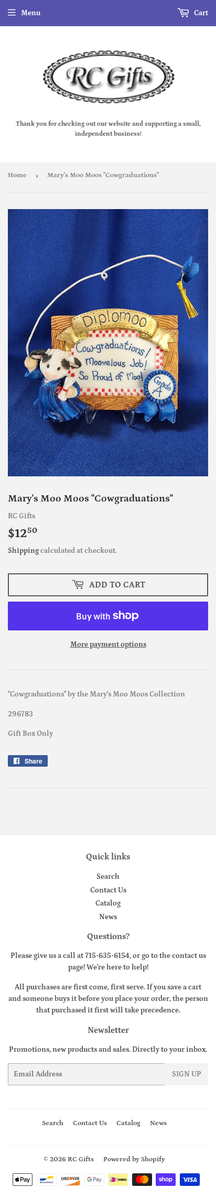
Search (108, 877)
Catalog (108, 903)
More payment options (108, 644)
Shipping (23, 551)
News (108, 917)
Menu (30, 13)
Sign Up (186, 1074)
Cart (200, 13)
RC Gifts (81, 1159)
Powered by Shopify (134, 1159)
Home (17, 175)
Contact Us (108, 890)
